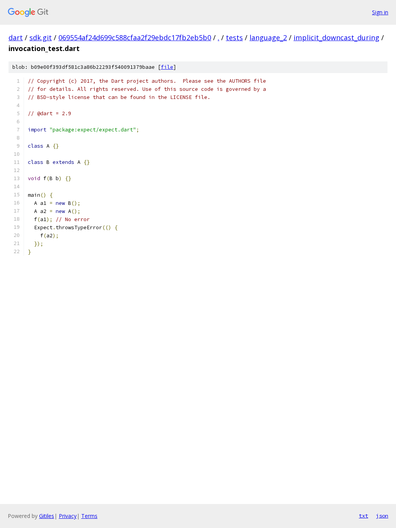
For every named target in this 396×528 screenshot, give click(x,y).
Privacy (68, 515)
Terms (89, 515)
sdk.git (40, 37)
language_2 (268, 37)
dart (16, 37)
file (167, 67)
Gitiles (46, 515)
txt (363, 515)
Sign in (380, 12)
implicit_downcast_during (336, 37)
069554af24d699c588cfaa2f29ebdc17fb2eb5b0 (134, 37)
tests (234, 37)
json (382, 515)
